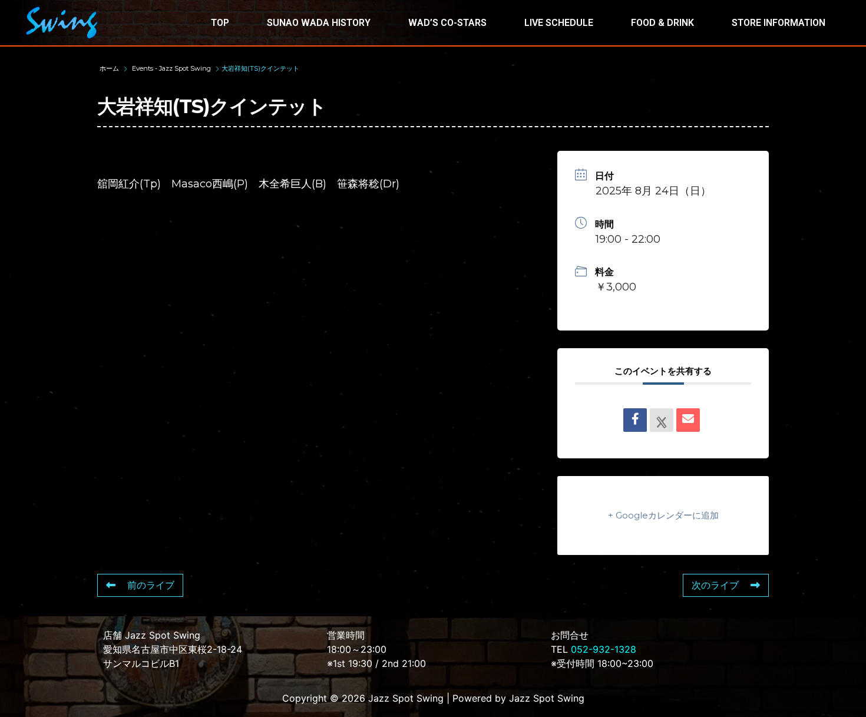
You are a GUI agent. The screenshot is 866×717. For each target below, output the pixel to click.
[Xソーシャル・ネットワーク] (661, 420)
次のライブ (715, 585)
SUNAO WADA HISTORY (319, 22)
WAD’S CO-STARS (447, 22)
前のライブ (150, 585)
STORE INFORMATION (778, 22)
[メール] (688, 420)
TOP (220, 22)
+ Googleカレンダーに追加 (663, 515)
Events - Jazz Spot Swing (171, 68)
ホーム (110, 68)
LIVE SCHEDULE (558, 22)
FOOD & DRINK (662, 22)
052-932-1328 (603, 649)
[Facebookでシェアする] (635, 420)
